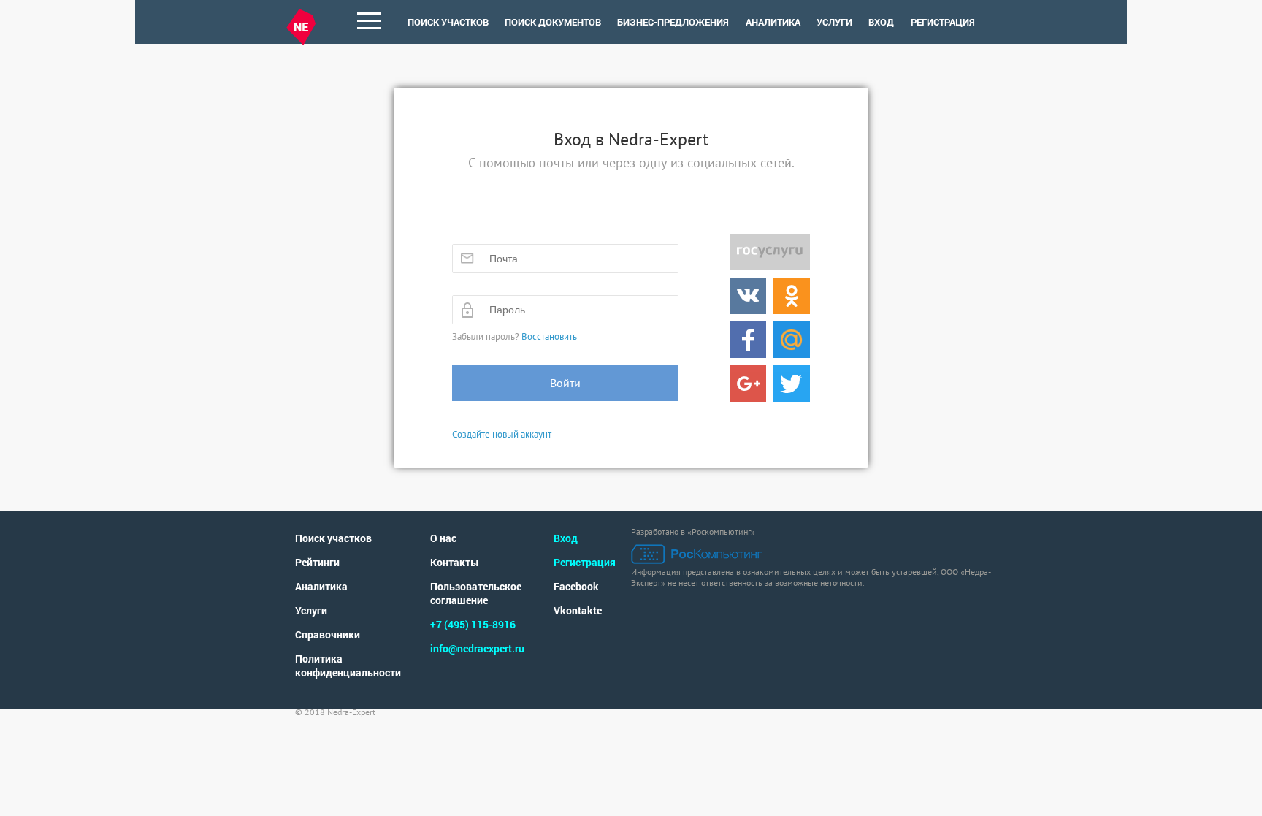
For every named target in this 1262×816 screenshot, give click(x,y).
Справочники (327, 634)
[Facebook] (748, 339)
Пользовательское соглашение (475, 593)
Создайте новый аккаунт (501, 434)
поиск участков (448, 21)
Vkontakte (578, 610)
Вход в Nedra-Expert (631, 139)
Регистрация (943, 21)
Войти (565, 382)
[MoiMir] (791, 339)
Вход (881, 21)
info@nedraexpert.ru (477, 648)
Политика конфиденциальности (348, 665)
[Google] (748, 383)
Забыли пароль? (514, 336)
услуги (834, 21)
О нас (443, 538)
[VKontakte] (748, 296)
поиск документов (553, 21)
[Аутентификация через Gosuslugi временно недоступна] (770, 252)
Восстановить (549, 336)
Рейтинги (317, 562)
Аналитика (321, 586)
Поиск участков (333, 538)
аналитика (773, 21)
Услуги (311, 610)
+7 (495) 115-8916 (473, 624)
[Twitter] (791, 383)
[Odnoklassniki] (791, 296)
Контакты (454, 562)
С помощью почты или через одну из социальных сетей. (631, 162)
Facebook (576, 586)
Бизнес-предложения (673, 21)
